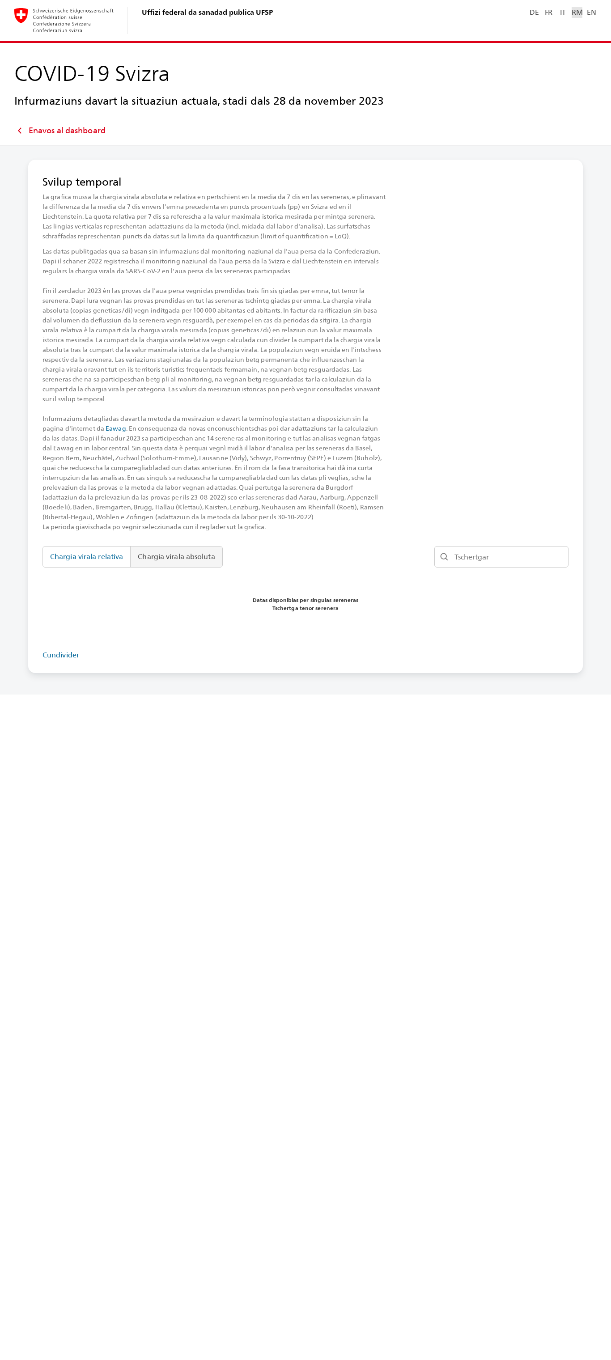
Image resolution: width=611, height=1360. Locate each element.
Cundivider (60, 655)
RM (577, 12)
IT (563, 12)
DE (534, 12)
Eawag (116, 428)
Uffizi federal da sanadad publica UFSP (207, 12)
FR (548, 12)
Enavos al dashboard (67, 130)
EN (591, 12)
